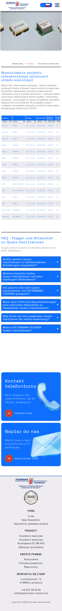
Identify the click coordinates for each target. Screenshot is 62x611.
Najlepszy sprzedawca (31, 547)
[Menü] (57, 5)
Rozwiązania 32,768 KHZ (31, 543)
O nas (31, 516)
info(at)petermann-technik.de (31, 593)
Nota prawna (31, 559)
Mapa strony (31, 567)
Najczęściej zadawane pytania (31, 523)
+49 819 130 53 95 (31, 590)
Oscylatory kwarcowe (31, 536)
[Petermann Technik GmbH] (17, 5)
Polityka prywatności (31, 563)
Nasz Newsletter (31, 520)
